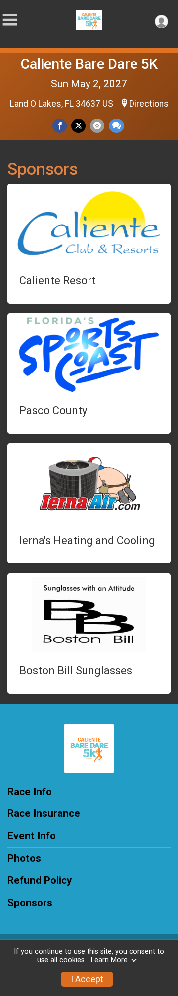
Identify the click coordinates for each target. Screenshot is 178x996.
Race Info (29, 792)
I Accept (87, 979)
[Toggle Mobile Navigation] (10, 20)
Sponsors (29, 903)
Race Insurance (43, 813)
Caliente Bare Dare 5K (89, 64)
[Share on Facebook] (59, 126)
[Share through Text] (116, 126)
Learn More (109, 960)
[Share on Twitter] (78, 126)
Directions (149, 104)
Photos (24, 858)
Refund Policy (39, 880)
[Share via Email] (97, 126)
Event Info (31, 836)
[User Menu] (161, 21)
